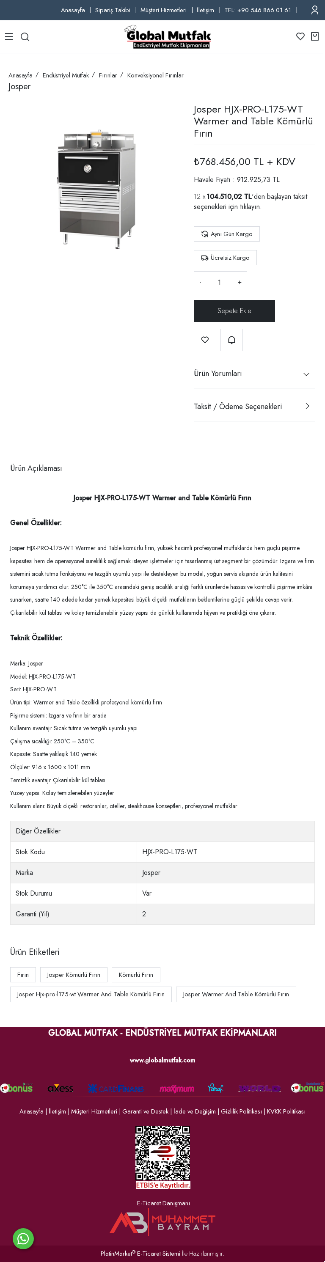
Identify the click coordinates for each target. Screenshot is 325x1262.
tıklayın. (251, 207)
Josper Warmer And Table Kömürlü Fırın (236, 994)
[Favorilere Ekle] (205, 340)
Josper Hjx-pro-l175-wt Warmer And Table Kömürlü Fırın (91, 994)
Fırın (23, 974)
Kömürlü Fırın (136, 974)
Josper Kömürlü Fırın (73, 974)
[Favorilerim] (300, 36)
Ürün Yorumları (218, 373)
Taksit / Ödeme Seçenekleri (238, 406)
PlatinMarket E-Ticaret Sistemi (140, 1253)
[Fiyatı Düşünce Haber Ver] (231, 340)
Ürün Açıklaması (36, 468)
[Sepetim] (315, 36)
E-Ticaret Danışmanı (163, 1203)
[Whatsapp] (23, 1238)
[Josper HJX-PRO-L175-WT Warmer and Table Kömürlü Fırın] (94, 187)
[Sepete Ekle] (234, 311)
